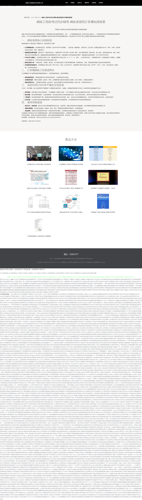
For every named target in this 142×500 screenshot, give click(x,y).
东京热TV (87, 478)
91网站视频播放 (4, 478)
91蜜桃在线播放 (47, 296)
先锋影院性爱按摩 (102, 334)
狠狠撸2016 (69, 480)
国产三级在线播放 (41, 446)
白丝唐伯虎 (33, 391)
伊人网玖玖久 (42, 315)
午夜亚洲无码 (18, 429)
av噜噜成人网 (112, 469)
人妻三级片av (134, 319)
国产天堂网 (117, 338)
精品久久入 (37, 410)
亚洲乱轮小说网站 (26, 408)
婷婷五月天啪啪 (100, 332)
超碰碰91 (68, 344)
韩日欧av (2, 406)
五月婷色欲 (135, 323)
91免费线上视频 (134, 317)
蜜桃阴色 (28, 317)
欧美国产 (57, 353)
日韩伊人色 (43, 330)
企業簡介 (73, 2)
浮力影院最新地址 (88, 421)
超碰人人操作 (132, 374)
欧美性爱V (133, 296)
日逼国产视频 (20, 484)
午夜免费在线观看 (102, 313)
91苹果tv (125, 425)
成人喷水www (57, 298)
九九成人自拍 (37, 294)
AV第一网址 (105, 355)
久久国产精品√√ (20, 393)
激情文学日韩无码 (111, 406)
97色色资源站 (34, 374)
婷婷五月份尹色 (51, 459)
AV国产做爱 (124, 473)
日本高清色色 (92, 319)
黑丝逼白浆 (112, 488)
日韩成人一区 (41, 448)
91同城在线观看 (84, 334)
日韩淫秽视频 (68, 399)
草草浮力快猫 (80, 368)
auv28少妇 (67, 473)
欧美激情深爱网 (16, 353)
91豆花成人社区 (39, 372)
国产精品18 (75, 311)
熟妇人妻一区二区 (45, 478)
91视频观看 (54, 478)
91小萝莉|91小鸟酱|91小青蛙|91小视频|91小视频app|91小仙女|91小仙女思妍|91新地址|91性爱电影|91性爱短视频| (94, 279)
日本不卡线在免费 (132, 353)
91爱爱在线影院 (27, 431)
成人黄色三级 (73, 380)
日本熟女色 (64, 454)
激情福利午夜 (16, 463)
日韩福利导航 (72, 298)
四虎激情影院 (24, 309)
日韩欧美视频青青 (79, 490)
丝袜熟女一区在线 (41, 351)
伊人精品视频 (25, 391)
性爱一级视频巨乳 (12, 416)
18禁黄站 (98, 488)
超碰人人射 (33, 492)
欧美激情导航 (9, 423)
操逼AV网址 (59, 351)
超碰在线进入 (21, 317)
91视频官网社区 (43, 480)
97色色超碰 (12, 456)
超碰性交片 (118, 330)
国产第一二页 (43, 300)
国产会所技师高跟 (91, 340)
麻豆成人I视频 (52, 452)
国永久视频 (28, 452)
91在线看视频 (72, 336)
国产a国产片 (124, 364)
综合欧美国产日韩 (130, 385)
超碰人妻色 (129, 484)
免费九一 (52, 355)
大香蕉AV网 (12, 389)
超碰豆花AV (137, 368)
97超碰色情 (133, 357)
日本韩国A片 (8, 355)
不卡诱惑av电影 (53, 304)
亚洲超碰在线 (70, 435)
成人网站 (43, 414)
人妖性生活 (77, 385)
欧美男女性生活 (34, 300)
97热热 (2, 482)
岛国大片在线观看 (53, 446)
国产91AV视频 (128, 389)
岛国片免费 (126, 486)
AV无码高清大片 (79, 389)
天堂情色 (37, 497)
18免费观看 (137, 326)
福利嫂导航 (57, 393)
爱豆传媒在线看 (82, 399)
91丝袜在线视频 (18, 494)
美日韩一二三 (59, 425)
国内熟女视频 (58, 342)
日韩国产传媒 (29, 332)
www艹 (130, 416)
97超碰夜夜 (115, 497)
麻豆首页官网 (74, 444)
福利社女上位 (71, 427)
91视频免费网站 (25, 418)
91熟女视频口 (4, 385)
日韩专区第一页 (68, 425)
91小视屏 (93, 435)
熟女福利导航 (75, 344)
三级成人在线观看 (63, 304)
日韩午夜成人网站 (23, 380)
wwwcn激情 (72, 488)
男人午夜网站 (86, 321)
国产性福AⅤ (35, 385)
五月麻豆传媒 (49, 372)
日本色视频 (69, 459)
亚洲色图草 (30, 465)
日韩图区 (19, 336)
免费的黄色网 (97, 376)
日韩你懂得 (88, 368)
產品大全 (80, 2)
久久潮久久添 (96, 368)
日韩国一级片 (110, 389)
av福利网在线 (134, 486)
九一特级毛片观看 (133, 395)
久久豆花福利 (101, 406)
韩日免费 (7, 471)
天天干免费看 (49, 461)
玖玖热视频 (6, 366)
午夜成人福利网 (123, 374)
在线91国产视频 (4, 442)
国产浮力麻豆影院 (30, 404)
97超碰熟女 (49, 399)
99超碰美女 (35, 330)
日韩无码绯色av (124, 378)
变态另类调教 (108, 431)
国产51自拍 (95, 374)
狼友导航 (6, 456)
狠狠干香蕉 (84, 385)
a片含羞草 (113, 361)
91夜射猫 (51, 440)
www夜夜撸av (104, 309)
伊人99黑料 (14, 347)
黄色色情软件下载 (55, 433)
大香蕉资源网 (45, 355)
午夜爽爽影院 (129, 359)
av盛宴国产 (107, 461)
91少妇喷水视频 (21, 389)
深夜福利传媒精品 (29, 488)
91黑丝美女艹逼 (74, 423)
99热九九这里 (112, 370)
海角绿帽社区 (106, 317)
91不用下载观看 (6, 340)
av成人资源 (94, 465)
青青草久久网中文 (113, 334)
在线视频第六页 (127, 342)
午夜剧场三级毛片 (61, 361)
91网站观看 (21, 342)
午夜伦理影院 (97, 302)
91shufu (57, 315)
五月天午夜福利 (28, 450)
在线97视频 (58, 391)
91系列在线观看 (46, 475)
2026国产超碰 (57, 484)
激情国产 (54, 429)
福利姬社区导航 (134, 399)
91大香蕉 (107, 414)
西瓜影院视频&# (56, 279)
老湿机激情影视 (68, 456)
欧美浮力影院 (129, 361)
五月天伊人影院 (59, 492)
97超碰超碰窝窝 (45, 349)
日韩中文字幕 (57, 309)
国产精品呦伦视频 (122, 475)
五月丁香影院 (45, 359)
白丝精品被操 (70, 374)
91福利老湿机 (117, 471)
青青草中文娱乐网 (79, 456)
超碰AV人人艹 (50, 342)
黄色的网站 (128, 469)
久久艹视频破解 (100, 351)
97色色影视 (127, 429)
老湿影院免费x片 (43, 456)
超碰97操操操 (16, 408)
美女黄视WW (120, 450)
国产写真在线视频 (31, 342)
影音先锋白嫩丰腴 (36, 418)
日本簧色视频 (13, 490)
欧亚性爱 (62, 359)
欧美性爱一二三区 (66, 353)
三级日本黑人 (112, 459)
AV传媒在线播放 (13, 302)
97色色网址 (23, 463)
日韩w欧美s (91, 463)
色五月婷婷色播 (58, 399)
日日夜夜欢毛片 (31, 302)
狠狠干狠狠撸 (85, 480)
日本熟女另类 (75, 296)
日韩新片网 (116, 473)
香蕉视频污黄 (103, 459)
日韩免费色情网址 (81, 412)
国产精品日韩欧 (123, 461)
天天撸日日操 (28, 319)
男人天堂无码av (28, 490)
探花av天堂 (67, 366)
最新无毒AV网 (87, 338)
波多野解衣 (104, 488)
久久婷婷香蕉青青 (68, 342)
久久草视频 (77, 355)
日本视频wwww (118, 366)
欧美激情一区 (118, 351)
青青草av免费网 (59, 448)
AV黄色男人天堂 (24, 370)
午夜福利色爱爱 (33, 395)
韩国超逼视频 (115, 421)
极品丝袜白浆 (90, 397)
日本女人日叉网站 (21, 473)
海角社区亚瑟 (67, 494)
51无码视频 (134, 490)
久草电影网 (36, 444)
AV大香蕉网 (123, 395)
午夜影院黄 (106, 412)
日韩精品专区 (46, 334)
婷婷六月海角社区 (47, 484)
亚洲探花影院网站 (83, 359)
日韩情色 (85, 429)
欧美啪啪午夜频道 (49, 391)
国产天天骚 (113, 355)
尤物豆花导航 (54, 336)
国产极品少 (37, 469)
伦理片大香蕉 (70, 497)
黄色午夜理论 (134, 435)
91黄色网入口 (20, 323)
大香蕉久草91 (73, 446)
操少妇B (52, 349)
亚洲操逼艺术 (23, 302)
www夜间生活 (137, 361)
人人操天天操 (79, 454)
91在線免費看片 (9, 444)
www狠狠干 (18, 444)
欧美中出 (102, 304)
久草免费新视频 (53, 374)
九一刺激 (70, 490)
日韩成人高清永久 (54, 397)
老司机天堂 (83, 423)
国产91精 (75, 330)
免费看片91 (60, 364)
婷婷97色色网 (97, 467)
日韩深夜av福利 (12, 383)
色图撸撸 (70, 421)
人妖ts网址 (73, 328)
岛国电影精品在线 (100, 349)
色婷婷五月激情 (112, 440)
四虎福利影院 (88, 431)
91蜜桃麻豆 (38, 344)
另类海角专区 (65, 334)
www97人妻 (12, 336)
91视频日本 (122, 412)
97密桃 (113, 391)
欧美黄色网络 (46, 450)
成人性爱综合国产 (60, 389)
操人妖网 (13, 294)
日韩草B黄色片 (48, 393)
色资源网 (29, 364)
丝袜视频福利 (110, 442)
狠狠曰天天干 (91, 471)
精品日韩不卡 (51, 404)
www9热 (14, 317)
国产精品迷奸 (68, 475)
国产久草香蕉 (50, 454)
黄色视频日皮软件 (72, 313)
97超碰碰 (6, 380)
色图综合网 (96, 323)
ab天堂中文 (33, 448)
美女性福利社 (117, 332)
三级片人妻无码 (53, 456)
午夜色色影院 (64, 380)
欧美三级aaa (18, 431)
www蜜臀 (81, 361)
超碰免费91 (110, 338)
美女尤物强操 (22, 387)
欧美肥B (19, 456)
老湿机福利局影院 (136, 340)
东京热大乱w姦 (71, 412)
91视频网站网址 (63, 446)
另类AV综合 (100, 385)
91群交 (73, 368)
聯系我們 (87, 2)
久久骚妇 (28, 330)
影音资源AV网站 (9, 368)
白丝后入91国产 (87, 302)
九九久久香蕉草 (9, 480)
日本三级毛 (51, 328)
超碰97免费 (28, 326)
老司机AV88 (78, 304)
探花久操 (118, 391)
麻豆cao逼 (110, 471)
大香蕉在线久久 (99, 328)
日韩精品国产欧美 (105, 336)
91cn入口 (3, 450)
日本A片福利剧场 (135, 463)
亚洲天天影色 (66, 461)
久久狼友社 (54, 475)
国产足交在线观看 (17, 414)
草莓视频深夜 (59, 357)
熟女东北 (81, 376)
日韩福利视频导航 (124, 380)
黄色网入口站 (124, 465)
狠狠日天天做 (68, 349)
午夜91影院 (121, 298)
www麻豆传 (125, 296)
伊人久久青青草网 (5, 387)
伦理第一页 (135, 469)
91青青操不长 (45, 431)
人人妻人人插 (50, 423)
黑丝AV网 (118, 423)
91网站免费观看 (105, 421)
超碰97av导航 (57, 427)
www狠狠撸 (103, 402)
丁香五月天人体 (6, 459)
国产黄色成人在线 (39, 309)
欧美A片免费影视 (5, 342)
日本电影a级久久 (101, 296)
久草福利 (64, 302)
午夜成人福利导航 (90, 404)
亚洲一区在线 (7, 408)
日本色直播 (19, 482)
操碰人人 (14, 326)
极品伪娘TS (110, 330)
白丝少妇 (125, 351)
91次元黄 (57, 454)
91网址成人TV (126, 349)
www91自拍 (75, 440)
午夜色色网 (9, 397)
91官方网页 (40, 368)
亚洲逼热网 (80, 326)
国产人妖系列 (14, 395)
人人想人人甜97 (4, 410)
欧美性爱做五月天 (35, 304)
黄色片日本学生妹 (5, 328)
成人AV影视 (73, 395)
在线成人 (8, 353)
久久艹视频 (109, 473)
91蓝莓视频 (114, 461)
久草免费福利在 (4, 349)
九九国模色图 (130, 344)
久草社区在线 (111, 423)
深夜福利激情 (47, 323)
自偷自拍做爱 (108, 347)
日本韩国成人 (97, 391)
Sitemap (102, 262)
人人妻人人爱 (46, 294)
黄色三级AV (84, 317)
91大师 (127, 494)
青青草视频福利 (25, 412)
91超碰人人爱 (117, 463)
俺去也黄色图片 (35, 414)
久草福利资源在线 (78, 448)
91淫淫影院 (44, 378)
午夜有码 (113, 478)
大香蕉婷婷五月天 (16, 435)
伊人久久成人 (111, 402)
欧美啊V (24, 444)
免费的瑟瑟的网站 (78, 478)
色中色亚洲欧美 (100, 416)
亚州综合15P (93, 359)
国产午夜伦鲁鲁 (91, 423)
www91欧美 (43, 313)
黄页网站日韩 (58, 461)
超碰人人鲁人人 (18, 450)
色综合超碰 (89, 370)
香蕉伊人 (107, 328)
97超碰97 (17, 368)
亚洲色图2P (44, 437)
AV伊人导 (33, 296)
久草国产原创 (66, 484)
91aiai (110, 395)
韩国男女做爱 (60, 349)
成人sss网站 (80, 387)
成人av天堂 (26, 492)
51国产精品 (96, 309)
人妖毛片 (83, 332)
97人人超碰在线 (27, 376)
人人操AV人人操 (9, 300)
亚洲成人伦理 (122, 321)
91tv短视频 (134, 349)
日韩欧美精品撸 (130, 334)
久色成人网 (84, 372)
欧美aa (93, 351)
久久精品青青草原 (126, 456)
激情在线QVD (60, 404)
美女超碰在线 (92, 444)
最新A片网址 (114, 380)
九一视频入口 (109, 351)
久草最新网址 (7, 372)
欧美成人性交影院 (51, 387)
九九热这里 (104, 368)
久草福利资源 (10, 376)
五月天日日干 (44, 317)
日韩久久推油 (101, 410)
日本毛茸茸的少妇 (85, 351)
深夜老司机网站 (27, 336)
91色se (42, 444)
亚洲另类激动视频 (132, 478)
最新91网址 (62, 480)
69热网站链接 (16, 399)
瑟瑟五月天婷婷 (128, 315)
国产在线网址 (27, 494)
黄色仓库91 (127, 418)
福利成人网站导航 (115, 302)
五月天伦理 (14, 361)
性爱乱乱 (6, 490)
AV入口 (103, 492)
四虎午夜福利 (11, 332)
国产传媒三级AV (121, 294)
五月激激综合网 (64, 410)
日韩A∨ (5, 302)
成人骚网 (93, 475)
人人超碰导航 (36, 317)
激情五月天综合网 (35, 437)
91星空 (30, 313)
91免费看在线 (130, 376)
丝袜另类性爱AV (46, 488)
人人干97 (40, 307)
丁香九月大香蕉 (21, 406)
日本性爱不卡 (44, 397)
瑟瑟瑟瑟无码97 (101, 473)
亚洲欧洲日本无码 (42, 357)
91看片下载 (34, 315)
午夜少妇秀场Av (125, 319)
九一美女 (61, 456)
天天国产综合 (40, 393)
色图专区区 (26, 414)
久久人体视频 (53, 469)
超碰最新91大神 (134, 482)
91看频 (37, 338)
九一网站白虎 (95, 484)
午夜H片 (21, 478)
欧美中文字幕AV (31, 486)
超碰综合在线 (74, 370)
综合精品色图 (92, 347)
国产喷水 (47, 368)
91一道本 (123, 467)
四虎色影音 (133, 427)
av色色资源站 (82, 446)
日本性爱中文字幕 (69, 357)
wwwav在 (10, 497)
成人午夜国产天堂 (72, 361)
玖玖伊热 (64, 298)
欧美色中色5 (18, 376)
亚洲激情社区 (7, 437)
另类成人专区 (134, 421)
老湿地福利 (124, 416)
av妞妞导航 (14, 344)
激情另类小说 (116, 319)
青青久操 (52, 307)
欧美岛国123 (91, 412)
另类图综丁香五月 (100, 486)
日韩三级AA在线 (77, 353)
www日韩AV (95, 304)
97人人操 (127, 340)
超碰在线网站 (131, 442)
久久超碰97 (5, 336)
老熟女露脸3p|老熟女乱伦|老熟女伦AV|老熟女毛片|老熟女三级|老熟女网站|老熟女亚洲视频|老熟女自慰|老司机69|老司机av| (58, 287)
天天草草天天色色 (6, 309)
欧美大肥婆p (50, 315)
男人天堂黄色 (88, 330)
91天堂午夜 (112, 340)
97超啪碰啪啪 (75, 433)
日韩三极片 (50, 389)
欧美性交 (75, 404)
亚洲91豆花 (105, 307)
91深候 (39, 406)
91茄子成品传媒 (25, 459)
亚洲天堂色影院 (124, 497)
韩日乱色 (102, 387)
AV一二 (9, 304)
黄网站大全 (100, 319)
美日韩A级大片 (77, 475)
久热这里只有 (41, 471)
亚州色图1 (88, 490)
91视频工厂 (66, 370)
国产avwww (26, 296)
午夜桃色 (29, 294)
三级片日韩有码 (102, 469)
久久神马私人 (88, 376)
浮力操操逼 (41, 435)
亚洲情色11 (37, 465)
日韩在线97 (37, 433)
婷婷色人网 (42, 387)
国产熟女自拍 (51, 351)
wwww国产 (37, 355)
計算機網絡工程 (64, 262)
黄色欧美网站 (82, 313)
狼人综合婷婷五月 (82, 328)
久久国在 (115, 374)
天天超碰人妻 (110, 387)
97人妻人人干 (99, 364)
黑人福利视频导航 (126, 302)
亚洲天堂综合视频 (55, 368)
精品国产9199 (37, 467)
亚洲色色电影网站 (122, 372)
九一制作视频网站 (51, 414)
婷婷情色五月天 (18, 307)
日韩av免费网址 (6, 399)
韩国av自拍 (14, 328)
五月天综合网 (76, 372)
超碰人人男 (91, 399)
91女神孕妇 (84, 463)
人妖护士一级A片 (53, 482)
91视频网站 (31, 461)
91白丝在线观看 (13, 374)
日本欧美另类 (14, 425)
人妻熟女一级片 (94, 402)
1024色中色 (8, 378)
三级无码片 (64, 490)
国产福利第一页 (22, 313)
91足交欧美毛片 (91, 446)
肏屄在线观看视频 (38, 490)
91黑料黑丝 (138, 433)
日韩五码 (6, 319)
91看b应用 (130, 406)
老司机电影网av (6, 418)
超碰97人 (63, 393)
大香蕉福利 (69, 452)
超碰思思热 (55, 313)
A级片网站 (115, 298)
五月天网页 (29, 467)
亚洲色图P (117, 416)
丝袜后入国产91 (67, 332)
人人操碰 (116, 442)
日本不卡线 (87, 454)
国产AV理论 (57, 416)
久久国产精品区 (54, 359)
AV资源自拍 (69, 414)
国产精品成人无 (26, 353)
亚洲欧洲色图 (84, 296)
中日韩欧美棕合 (110, 429)
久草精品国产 (106, 391)
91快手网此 (15, 370)
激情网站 (69, 393)
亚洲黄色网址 (65, 444)
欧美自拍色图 (32, 351)
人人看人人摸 (44, 370)
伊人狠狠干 (76, 452)
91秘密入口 (35, 482)
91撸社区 (114, 418)
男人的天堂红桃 (87, 353)
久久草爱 (35, 336)
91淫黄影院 (111, 368)
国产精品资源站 (95, 478)
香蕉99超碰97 (97, 300)
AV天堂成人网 (95, 321)
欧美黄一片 (133, 338)
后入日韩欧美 (16, 459)
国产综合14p (133, 450)
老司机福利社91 (113, 323)
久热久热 (20, 410)
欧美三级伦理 (58, 370)
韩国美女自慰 (16, 372)
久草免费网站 (62, 497)
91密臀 (76, 486)
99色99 (105, 399)
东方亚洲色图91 (35, 397)
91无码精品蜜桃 (84, 402)
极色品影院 (63, 431)
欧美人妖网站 (78, 421)
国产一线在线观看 (72, 376)
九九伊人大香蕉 (106, 300)
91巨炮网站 (14, 467)
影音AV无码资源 (62, 376)
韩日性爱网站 (79, 497)
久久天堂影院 (69, 404)
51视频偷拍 (132, 332)
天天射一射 (73, 397)
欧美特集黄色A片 (78, 393)
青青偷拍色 (6, 425)
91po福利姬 (109, 366)
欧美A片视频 (67, 440)
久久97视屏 (90, 364)
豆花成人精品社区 (31, 389)
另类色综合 (125, 332)
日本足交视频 (22, 465)
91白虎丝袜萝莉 (107, 397)
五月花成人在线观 (121, 353)
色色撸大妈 (13, 410)
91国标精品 (100, 454)
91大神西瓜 (130, 437)
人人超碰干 (101, 359)
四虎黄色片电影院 (82, 437)
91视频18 (40, 302)
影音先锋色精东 (106, 497)
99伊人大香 (45, 376)
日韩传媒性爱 (101, 442)
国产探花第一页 (66, 368)
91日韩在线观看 (46, 279)
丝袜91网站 (92, 383)
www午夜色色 (87, 307)
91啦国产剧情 (80, 298)
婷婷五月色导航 (48, 421)
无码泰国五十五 (23, 344)
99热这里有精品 (56, 488)
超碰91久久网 (57, 319)
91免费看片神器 (54, 321)
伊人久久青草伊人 (70, 378)
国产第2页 (31, 344)
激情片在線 (14, 387)
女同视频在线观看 (58, 442)
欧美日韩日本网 (40, 423)
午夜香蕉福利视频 (115, 456)
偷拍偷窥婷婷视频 (119, 311)
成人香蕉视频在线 (104, 484)
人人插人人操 (116, 467)
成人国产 (92, 414)
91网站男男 (73, 315)
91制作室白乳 (87, 465)
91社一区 (130, 372)
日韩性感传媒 (8, 321)
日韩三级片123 (125, 391)
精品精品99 (48, 490)
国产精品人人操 (53, 437)
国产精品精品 (38, 321)
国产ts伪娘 (96, 330)
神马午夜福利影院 (96, 497)
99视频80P (86, 414)
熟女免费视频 (135, 391)
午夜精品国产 (32, 368)
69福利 (128, 298)
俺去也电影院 (55, 344)
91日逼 (16, 279)
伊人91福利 (58, 355)
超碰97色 (68, 338)
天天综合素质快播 (18, 433)
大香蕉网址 (96, 482)
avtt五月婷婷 (13, 330)
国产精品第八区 (69, 307)
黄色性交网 (87, 450)
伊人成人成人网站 (110, 359)
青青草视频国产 (97, 456)
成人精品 (81, 330)
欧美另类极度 (88, 393)
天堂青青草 (109, 332)
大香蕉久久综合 (18, 497)
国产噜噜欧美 (123, 300)
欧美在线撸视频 (40, 461)
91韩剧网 (12, 319)
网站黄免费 (69, 406)
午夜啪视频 (21, 279)
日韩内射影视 (107, 408)
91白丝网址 (5, 313)
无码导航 (12, 349)
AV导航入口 (14, 342)
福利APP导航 (27, 378)
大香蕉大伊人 (83, 364)
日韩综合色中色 (56, 383)
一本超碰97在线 (77, 406)
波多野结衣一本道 (56, 302)
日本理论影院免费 (41, 404)
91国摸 (78, 427)
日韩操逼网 (86, 416)
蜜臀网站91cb (87, 304)
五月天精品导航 (66, 372)
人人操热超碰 (22, 359)
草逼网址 (118, 427)
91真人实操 (88, 387)
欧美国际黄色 (22, 328)
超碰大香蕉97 (90, 336)
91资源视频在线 (28, 442)
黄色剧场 (116, 378)
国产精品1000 (67, 311)
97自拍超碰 (137, 473)
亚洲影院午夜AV (122, 328)
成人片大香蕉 (105, 480)
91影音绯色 (114, 444)
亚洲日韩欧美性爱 (5, 465)
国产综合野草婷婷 (24, 315)
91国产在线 (9, 450)
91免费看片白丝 (22, 446)
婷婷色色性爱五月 (79, 391)
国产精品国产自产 (95, 480)
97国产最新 (52, 473)
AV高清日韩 (3, 454)
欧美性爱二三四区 (68, 355)
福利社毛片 (118, 399)
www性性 (5, 461)
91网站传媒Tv (77, 383)
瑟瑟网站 (24, 357)
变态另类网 (27, 323)
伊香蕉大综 (138, 408)
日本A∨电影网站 (82, 408)
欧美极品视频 (72, 321)
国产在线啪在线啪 (13, 454)
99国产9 (38, 340)
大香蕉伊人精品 (47, 494)
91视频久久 (109, 311)
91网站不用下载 (96, 307)
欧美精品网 (106, 456)
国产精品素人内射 (92, 408)
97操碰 (118, 482)
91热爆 (127, 450)
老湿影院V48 (30, 338)
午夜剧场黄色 (120, 340)
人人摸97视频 (69, 385)
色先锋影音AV (24, 423)
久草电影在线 (37, 484)
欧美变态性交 (110, 349)
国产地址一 (126, 488)
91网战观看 (22, 425)
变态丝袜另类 (13, 313)
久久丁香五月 (20, 349)
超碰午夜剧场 (111, 353)
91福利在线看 (120, 429)
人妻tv (110, 374)
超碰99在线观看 (14, 351)
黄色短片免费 (93, 433)
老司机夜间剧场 (106, 298)
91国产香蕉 (6, 467)
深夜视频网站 (74, 473)
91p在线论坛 (86, 406)
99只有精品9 (68, 448)
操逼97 (18, 391)
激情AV (117, 435)
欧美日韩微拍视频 (24, 374)
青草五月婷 (121, 494)
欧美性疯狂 (16, 309)
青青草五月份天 (22, 416)
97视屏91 (98, 298)
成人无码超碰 (136, 347)
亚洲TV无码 (88, 456)
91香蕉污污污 (122, 431)
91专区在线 (37, 361)
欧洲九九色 (115, 304)
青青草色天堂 (50, 448)
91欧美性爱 (103, 330)
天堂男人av (3, 497)
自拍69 (100, 408)
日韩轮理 (8, 326)
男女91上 (37, 359)
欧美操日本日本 (76, 309)
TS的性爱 (95, 425)
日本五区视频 (112, 482)
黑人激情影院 (127, 336)
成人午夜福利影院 (10, 311)
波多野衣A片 (46, 347)
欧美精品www (62, 414)
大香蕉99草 (24, 368)
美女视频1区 (21, 467)
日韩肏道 (99, 475)
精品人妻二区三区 (122, 404)
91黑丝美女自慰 (31, 311)
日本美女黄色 (103, 342)
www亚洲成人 (13, 380)
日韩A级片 (77, 317)
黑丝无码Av (98, 399)
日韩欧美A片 (7, 463)
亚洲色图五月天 (7, 494)
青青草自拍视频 (124, 357)
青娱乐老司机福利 (37, 421)
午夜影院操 (3, 383)
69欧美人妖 (56, 296)
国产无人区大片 (133, 309)
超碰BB (84, 467)
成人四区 (82, 461)
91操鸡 (133, 336)
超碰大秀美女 (33, 366)
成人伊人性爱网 (65, 433)
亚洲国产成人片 (63, 336)
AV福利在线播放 (51, 486)
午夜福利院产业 (25, 399)
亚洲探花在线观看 (10, 488)
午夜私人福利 (135, 418)
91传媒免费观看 (61, 459)
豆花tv (22, 404)
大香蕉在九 (106, 361)
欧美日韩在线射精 (135, 380)
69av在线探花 (136, 383)
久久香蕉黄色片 (117, 486)
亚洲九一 (34, 408)
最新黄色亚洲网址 (102, 340)
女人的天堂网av (72, 387)
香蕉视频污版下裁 (105, 321)
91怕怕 (31, 410)
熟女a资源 (126, 399)
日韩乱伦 (15, 338)
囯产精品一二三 (101, 315)
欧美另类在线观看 (44, 395)
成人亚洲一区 (118, 296)
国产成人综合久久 (5, 279)
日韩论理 (14, 359)
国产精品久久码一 (113, 313)
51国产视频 (99, 347)
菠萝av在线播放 (74, 402)
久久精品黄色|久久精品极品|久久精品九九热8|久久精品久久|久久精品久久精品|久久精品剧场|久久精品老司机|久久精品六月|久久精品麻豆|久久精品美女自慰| (45, 273)
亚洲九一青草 (133, 425)
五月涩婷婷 (49, 319)
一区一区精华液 (18, 385)
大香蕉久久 (14, 486)
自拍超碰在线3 (55, 418)
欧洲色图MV (84, 427)
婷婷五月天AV (78, 302)
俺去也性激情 (22, 364)
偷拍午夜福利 (83, 311)
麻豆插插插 (31, 372)
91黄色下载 (113, 494)
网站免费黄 (92, 334)
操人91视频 (115, 300)
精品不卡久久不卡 (29, 497)
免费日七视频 (55, 323)
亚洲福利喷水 (70, 389)
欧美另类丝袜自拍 (36, 347)
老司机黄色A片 (9, 307)
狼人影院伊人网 (31, 440)
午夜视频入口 (37, 450)
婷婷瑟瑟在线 (86, 475)
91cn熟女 (87, 342)
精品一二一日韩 (133, 465)
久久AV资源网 (6, 361)
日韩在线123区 (124, 435)
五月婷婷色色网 (37, 364)
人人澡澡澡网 (120, 469)
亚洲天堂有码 (34, 435)
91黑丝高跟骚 (36, 475)
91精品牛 (94, 448)
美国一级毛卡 (41, 366)
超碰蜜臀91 (95, 387)
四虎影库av (69, 478)
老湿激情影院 (25, 300)
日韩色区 (115, 397)
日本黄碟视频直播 (103, 344)
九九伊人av (71, 454)
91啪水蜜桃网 (29, 279)
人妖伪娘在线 (96, 357)
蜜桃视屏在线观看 (82, 347)
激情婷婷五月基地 (86, 309)
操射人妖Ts (129, 307)
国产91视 (7, 298)
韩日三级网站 (26, 480)
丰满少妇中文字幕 (57, 332)
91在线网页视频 (43, 374)
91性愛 (86, 326)
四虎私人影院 (127, 323)
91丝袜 (36, 387)
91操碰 (26, 349)
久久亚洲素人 (132, 461)
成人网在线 (91, 437)
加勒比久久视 (31, 473)
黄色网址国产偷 (93, 366)
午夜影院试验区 (126, 330)
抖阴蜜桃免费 (49, 416)
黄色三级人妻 (110, 416)
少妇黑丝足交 (52, 300)
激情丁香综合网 (93, 326)
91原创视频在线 (133, 304)
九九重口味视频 (90, 488)
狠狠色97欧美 (58, 372)
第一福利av (72, 482)
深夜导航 (106, 454)
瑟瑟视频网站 (104, 323)
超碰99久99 (19, 442)
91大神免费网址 (71, 326)
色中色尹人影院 (61, 486)
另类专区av (19, 334)
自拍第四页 (92, 427)
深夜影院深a (70, 317)
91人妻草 (26, 410)
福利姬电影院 (79, 450)
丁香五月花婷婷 (108, 364)
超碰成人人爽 (8, 338)
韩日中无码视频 (30, 393)
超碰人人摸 (123, 437)
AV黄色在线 (120, 361)
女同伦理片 (28, 475)
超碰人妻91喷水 (83, 444)
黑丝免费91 (44, 497)
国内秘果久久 (53, 338)
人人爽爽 (93, 378)
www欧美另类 (25, 437)
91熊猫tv (79, 378)
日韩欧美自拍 (20, 488)
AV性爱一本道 (27, 482)
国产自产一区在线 (10, 482)
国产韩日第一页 (124, 454)
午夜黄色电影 (122, 307)
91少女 (52, 380)
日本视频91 (10, 492)
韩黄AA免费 (116, 364)
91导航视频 (69, 294)
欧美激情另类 (51, 361)
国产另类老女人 (120, 452)
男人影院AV (57, 444)
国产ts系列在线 (16, 437)
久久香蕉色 (95, 393)
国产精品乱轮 (42, 408)
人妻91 (15, 321)
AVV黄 (126, 366)
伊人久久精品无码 (54, 465)
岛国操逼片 (62, 317)
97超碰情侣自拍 (60, 385)
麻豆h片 (130, 404)
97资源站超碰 (34, 480)
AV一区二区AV (107, 463)
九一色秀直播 (100, 446)
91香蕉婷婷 (131, 397)
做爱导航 (131, 440)
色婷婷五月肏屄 (32, 416)
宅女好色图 (40, 391)
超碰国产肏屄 (4, 364)
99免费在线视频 (49, 311)
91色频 (32, 459)
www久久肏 (49, 309)
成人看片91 (130, 431)
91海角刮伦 (113, 393)
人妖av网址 (10, 431)
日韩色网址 (62, 478)
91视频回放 (60, 469)
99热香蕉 (108, 492)
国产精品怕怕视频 (47, 340)
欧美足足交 (109, 486)
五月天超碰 (15, 427)
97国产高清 (82, 370)
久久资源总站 (75, 461)
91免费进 (130, 300)
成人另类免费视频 (130, 313)
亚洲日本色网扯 (78, 294)
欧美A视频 (66, 423)
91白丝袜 (95, 338)
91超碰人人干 (18, 296)
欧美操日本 (134, 471)
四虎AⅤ (29, 328)
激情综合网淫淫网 (84, 469)
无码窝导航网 (11, 484)
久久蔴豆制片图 (123, 304)
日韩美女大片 (129, 410)
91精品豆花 (130, 370)
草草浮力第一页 (32, 463)
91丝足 (138, 351)
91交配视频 (97, 421)
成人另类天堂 (22, 330)
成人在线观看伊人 (122, 309)
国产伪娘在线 (81, 336)
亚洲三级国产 (112, 450)
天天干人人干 (89, 482)
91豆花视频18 (68, 351)
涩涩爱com (131, 433)
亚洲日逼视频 (58, 330)
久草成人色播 (7, 359)
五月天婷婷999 (43, 338)
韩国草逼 (43, 399)
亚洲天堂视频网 (112, 342)
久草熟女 (38, 473)
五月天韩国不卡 (57, 494)
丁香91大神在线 (28, 433)
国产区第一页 (90, 486)
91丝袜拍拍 (121, 393)
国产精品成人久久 (117, 425)
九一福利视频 (54, 347)
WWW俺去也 (74, 359)
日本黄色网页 (54, 395)
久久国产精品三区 (64, 395)
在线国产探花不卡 (134, 448)
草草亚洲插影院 (83, 473)
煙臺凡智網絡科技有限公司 (34, 3)
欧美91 (26, 321)
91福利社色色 (7, 427)
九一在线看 (133, 488)
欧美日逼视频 (30, 298)
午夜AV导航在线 (42, 463)
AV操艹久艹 (71, 465)
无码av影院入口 (46, 467)
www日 (79, 467)
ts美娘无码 (87, 484)
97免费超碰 (77, 480)
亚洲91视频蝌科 (63, 482)
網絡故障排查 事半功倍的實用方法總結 (71, 212)
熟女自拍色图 (30, 427)
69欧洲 (67, 492)
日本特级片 (123, 408)
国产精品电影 (59, 440)
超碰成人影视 (41, 342)
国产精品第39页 (119, 368)
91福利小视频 (90, 349)
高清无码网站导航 (130, 446)
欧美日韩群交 (46, 344)
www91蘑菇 (36, 319)
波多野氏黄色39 (103, 395)
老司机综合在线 (66, 309)
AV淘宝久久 (115, 492)
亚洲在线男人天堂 (98, 431)
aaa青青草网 (113, 344)
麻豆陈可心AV (137, 342)
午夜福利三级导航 (69, 429)
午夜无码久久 (6, 347)
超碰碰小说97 (42, 454)
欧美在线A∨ (111, 399)
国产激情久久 (92, 410)
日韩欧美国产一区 (77, 338)
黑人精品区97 (21, 383)
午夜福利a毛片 (115, 414)
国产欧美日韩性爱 (76, 300)
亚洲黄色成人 (64, 465)
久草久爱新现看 (122, 326)
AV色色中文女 (32, 471)
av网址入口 (87, 294)
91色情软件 (59, 328)
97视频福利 (127, 480)
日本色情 (73, 484)
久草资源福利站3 (112, 326)
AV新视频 (9, 414)
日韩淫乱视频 (102, 338)
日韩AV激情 (99, 418)
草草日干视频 (26, 448)
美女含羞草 (34, 456)
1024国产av (14, 298)
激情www (52, 353)
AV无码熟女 (41, 416)
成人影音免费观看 (91, 315)
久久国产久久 (107, 418)
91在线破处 (85, 366)
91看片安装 (23, 372)
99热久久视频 (126, 338)
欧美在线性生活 (31, 340)
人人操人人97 (54, 450)
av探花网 (97, 336)
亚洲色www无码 (132, 328)
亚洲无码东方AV (64, 347)
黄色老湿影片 (4, 323)
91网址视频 (21, 326)
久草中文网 (119, 402)
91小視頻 (67, 469)
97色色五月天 (93, 317)
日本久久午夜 (53, 326)
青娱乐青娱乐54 (135, 298)
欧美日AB (23, 355)
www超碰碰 (17, 448)
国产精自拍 (76, 332)
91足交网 (57, 380)
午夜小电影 (51, 385)
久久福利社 (37, 383)
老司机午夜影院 (64, 397)
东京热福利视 (61, 452)
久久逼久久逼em (90, 298)
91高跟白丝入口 (64, 418)
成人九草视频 (53, 412)
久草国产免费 (126, 471)
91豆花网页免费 (119, 389)
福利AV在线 (78, 429)
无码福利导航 (45, 433)
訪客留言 (101, 2)
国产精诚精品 (131, 294)
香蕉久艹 (20, 321)
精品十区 (39, 440)
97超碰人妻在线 (32, 454)
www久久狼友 (22, 486)
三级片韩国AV (115, 357)
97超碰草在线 (93, 429)
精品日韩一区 (10, 402)
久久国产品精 (30, 383)
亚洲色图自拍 (109, 383)
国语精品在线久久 (108, 490)
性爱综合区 (92, 296)
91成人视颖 (45, 321)
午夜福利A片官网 (9, 296)
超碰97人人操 (126, 427)
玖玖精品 (121, 313)
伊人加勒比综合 (10, 334)
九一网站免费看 (23, 395)
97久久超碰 (122, 376)
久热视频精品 (100, 414)
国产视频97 (49, 298)
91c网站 (30, 444)
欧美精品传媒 (79, 357)
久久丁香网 (132, 351)
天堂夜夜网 (87, 448)
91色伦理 (63, 408)
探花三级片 (64, 467)
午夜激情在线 (123, 433)
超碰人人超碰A (20, 332)
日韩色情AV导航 (101, 435)
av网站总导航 (35, 412)
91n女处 (115, 431)
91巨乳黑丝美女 (114, 433)
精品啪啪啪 (91, 380)
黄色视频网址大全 (55, 334)
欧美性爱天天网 (120, 459)
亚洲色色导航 (136, 302)
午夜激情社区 (14, 366)
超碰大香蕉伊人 (121, 406)
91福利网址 (103, 353)
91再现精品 (34, 307)
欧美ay (101, 425)
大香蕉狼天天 (99, 380)
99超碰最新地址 (74, 410)
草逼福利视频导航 (66, 383)
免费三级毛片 (27, 347)
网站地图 (93, 273)
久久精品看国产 (24, 304)
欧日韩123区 (50, 492)
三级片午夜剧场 (68, 471)
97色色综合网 (130, 355)
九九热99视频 (98, 397)
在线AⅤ (7, 330)
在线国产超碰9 (7, 433)
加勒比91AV (63, 313)
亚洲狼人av (107, 319)
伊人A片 (99, 444)
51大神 (44, 425)
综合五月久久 (9, 421)
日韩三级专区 (22, 340)
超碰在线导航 (88, 323)
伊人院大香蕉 (80, 323)
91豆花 (99, 317)
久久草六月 (122, 484)
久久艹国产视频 (97, 355)
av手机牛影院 (6, 395)
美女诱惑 (72, 304)
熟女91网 (121, 418)
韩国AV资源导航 (45, 402)
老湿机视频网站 (130, 459)
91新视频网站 (120, 385)
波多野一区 (94, 344)
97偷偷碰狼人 (37, 429)
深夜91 (11, 385)
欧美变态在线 (113, 309)
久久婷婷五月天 (119, 446)
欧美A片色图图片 (64, 402)
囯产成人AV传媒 (82, 380)
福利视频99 (44, 304)
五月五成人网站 (36, 353)
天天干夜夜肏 (6, 446)
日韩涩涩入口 (68, 364)
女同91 (25, 361)
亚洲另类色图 (49, 444)
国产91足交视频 (34, 380)
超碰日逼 (74, 399)
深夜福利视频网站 (54, 410)
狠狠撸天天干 (103, 440)
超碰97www (99, 412)
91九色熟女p (111, 435)
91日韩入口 (123, 442)
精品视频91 (96, 353)
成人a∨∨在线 (88, 374)
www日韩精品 (15, 471)
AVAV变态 (27, 307)
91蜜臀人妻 (83, 418)
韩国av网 (12, 442)
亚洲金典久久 (59, 471)
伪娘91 (121, 323)
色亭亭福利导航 (66, 416)
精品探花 (131, 475)
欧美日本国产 (60, 307)
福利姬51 (92, 494)
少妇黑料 (92, 416)
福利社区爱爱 (52, 364)
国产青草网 (70, 486)
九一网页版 (120, 480)
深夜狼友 (93, 442)
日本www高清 (44, 326)
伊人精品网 (60, 300)
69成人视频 (53, 376)
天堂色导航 (138, 440)
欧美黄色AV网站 (121, 370)
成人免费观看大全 (47, 442)
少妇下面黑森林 (41, 486)
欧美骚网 (17, 402)
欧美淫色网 (132, 364)
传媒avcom (17, 480)
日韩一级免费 (43, 385)
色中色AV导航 (73, 492)
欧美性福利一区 (110, 410)
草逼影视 (102, 393)
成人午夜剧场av (61, 463)
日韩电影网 (67, 300)
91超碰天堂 (104, 482)
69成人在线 (72, 347)
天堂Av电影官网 (44, 380)
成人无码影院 (122, 344)
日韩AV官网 (110, 315)
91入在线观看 (81, 488)
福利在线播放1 (28, 484)
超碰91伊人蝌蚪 (84, 433)
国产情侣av (85, 383)
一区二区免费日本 (21, 311)
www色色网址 (62, 294)
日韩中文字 (89, 492)
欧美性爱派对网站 (85, 344)
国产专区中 (50, 330)
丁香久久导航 (6, 486)
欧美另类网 (113, 294)
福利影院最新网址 (18, 421)
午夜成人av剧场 (128, 444)
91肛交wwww (23, 454)
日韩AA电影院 (17, 357)
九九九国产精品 (8, 452)
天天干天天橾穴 (23, 366)
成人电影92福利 (20, 475)
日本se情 (31, 309)
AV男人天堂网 (42, 492)
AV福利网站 (51, 357)
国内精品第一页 (12, 461)
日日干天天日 (137, 404)
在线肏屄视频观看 (28, 334)
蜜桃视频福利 (113, 475)
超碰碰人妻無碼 (119, 315)
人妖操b (31, 321)
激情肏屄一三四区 (46, 332)
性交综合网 (22, 338)
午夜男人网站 (113, 307)
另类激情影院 (126, 423)
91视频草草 (137, 475)
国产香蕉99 (15, 304)
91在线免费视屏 (42, 389)
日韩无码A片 (75, 494)
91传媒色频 (77, 471)
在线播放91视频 (76, 442)
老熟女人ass (65, 319)
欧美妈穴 (91, 328)
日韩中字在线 (107, 425)
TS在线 (2, 370)
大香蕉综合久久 (90, 332)
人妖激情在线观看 (96, 294)
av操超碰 (30, 361)
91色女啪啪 (82, 349)
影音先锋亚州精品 (58, 340)
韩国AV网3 (137, 389)
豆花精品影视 (121, 355)
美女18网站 (109, 296)
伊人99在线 (66, 328)
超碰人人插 (133, 423)
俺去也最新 (30, 469)
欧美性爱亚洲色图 (34, 402)
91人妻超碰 (15, 440)
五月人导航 (61, 378)
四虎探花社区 (88, 425)
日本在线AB (118, 349)
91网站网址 (76, 340)
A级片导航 (17, 300)
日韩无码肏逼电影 (5, 435)
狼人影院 (64, 427)
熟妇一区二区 (134, 454)
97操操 (63, 435)
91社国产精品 (124, 414)
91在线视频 (119, 488)
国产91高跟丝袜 (35, 478)
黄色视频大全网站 (51, 366)
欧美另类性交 (26, 397)
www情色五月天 (84, 494)
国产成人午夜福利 (97, 490)
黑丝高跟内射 (11, 469)
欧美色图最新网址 (101, 471)
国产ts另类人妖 (74, 334)
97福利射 (120, 342)
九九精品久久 (107, 437)
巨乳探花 (46, 307)
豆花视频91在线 (53, 480)
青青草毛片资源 (78, 342)
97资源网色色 (11, 393)
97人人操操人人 (52, 497)
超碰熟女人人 (27, 385)
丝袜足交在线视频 (132, 467)
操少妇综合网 (84, 410)
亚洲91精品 (114, 321)
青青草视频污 (100, 383)
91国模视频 (53, 294)
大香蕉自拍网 (23, 471)
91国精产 (10, 404)
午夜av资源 (5, 448)
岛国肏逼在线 (81, 397)
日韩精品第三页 (100, 427)
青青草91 (131, 473)
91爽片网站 (81, 492)
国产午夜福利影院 (68, 391)
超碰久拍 (109, 465)
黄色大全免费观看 (85, 452)
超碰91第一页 (14, 478)
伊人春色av (101, 372)
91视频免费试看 (109, 446)
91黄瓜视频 (137, 372)
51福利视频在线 (124, 317)
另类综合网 (60, 366)
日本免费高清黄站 (78, 459)
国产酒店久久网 (114, 454)
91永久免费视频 (123, 448)
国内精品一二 (115, 437)
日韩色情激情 (94, 459)
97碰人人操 (25, 435)
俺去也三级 (44, 465)
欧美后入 (83, 471)
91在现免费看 (137, 452)
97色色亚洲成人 (22, 461)
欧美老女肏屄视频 (15, 412)
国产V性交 (116, 465)
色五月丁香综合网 (34, 349)
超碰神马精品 (30, 425)
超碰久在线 (14, 446)
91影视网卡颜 (56, 490)
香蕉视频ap (37, 334)
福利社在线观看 (105, 478)
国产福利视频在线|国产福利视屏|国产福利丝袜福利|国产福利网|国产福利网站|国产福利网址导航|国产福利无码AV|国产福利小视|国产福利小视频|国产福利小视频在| (81, 290)
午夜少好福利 (126, 490)
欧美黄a (79, 321)
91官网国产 (44, 469)
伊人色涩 (125, 402)
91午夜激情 (45, 353)
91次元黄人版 (11, 473)
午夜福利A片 (62, 374)
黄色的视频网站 (13, 364)
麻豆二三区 (36, 313)
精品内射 (57, 408)
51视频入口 (40, 311)
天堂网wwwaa (120, 359)
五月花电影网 (81, 315)
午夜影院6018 (83, 440)
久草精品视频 (136, 429)
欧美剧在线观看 (74, 418)
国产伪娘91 (35, 328)
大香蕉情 (42, 319)
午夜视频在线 (52, 463)
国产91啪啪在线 (105, 357)
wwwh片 (104, 370)
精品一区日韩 (32, 446)
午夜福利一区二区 (117, 347)
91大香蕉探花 (62, 412)
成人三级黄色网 (64, 315)
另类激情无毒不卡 (8, 429)
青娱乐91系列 (86, 435)
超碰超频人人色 (86, 442)
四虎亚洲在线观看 (87, 300)
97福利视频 (103, 450)
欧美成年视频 (114, 484)
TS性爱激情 (27, 421)
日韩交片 (130, 326)
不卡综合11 (30, 387)
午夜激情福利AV (78, 425)
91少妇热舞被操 (98, 361)
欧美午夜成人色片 (93, 440)
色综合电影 (46, 302)
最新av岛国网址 (46, 383)
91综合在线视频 (136, 480)
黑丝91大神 (135, 330)
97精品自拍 (116, 395)
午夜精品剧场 (30, 359)
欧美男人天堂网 (6, 317)
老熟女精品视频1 (121, 478)
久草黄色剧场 (74, 319)
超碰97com (14, 465)
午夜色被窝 (22, 298)
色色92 (62, 323)
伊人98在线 (99, 494)
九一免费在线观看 (44, 336)
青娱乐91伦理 (50, 425)
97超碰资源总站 (35, 399)
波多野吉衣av (24, 402)
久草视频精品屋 (101, 378)
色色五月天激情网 (65, 296)
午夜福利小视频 (132, 366)
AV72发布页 (96, 492)
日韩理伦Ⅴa (44, 410)
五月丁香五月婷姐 (130, 311)
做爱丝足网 (112, 404)
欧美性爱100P (16, 418)
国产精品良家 (58, 311)
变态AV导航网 (89, 461)
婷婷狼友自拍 (4, 374)
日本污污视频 (56, 467)
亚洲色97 (44, 361)
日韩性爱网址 (50, 408)
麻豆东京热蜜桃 (91, 313)
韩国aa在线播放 (11, 391)
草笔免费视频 (106, 376)
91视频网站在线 (93, 395)
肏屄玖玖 (75, 349)
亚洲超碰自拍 (64, 321)
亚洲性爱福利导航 (19, 452)
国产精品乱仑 (102, 311)
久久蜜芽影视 (114, 412)
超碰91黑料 (131, 492)
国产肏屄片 (126, 387)
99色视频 (83, 340)
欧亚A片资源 (129, 393)
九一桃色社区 (105, 302)
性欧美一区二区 (4, 412)
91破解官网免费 (34, 370)
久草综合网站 (19, 492)
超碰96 (108, 393)
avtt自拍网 (137, 321)
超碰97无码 (111, 452)
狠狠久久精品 (116, 408)
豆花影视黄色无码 (77, 416)
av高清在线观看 (37, 376)
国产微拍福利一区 (110, 385)
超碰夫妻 (105, 475)
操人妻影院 (94, 469)
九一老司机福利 (63, 437)
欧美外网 (89, 467)
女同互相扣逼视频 (86, 355)
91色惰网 (70, 302)
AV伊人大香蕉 (6, 315)
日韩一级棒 (82, 486)
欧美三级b (107, 448)
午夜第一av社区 (31, 406)
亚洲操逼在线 (15, 315)
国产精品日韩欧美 (106, 467)
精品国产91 (105, 294)
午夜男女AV (56, 421)
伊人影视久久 (134, 378)
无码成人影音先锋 (103, 433)
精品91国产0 (61, 406)
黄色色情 (62, 344)
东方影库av (8, 370)
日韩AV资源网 (78, 414)
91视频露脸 (35, 452)
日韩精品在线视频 (40, 459)
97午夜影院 (78, 435)
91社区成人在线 (44, 412)
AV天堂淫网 (36, 326)
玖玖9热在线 (123, 492)
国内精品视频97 (39, 427)
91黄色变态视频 (83, 319)
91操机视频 (107, 380)
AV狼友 (4, 416)
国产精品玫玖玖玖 (135, 494)
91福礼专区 (114, 448)
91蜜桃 (20, 347)
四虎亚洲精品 (37, 442)
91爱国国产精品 (54, 431)
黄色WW (108, 304)
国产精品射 (76, 351)
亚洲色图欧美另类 (5, 344)
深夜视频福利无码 (17, 378)
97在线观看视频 (89, 389)
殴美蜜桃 (14, 340)
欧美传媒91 (130, 321)
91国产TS (139, 385)
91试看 (136, 406)
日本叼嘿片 (45, 473)
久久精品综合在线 (21, 469)
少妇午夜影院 (115, 317)
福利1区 (45, 364)
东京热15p (30, 355)
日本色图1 (38, 425)
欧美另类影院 (78, 307)
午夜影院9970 (123, 397)
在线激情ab (16, 404)
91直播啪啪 (59, 473)
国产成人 (39, 296)
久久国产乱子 (118, 490)
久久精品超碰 (71, 431)
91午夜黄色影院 (120, 410)
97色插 (49, 313)
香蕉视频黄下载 (76, 366)
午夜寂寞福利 (68, 340)
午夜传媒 (87, 459)
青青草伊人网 (134, 387)
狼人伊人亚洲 (19, 319)
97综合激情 (3, 304)
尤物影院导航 (98, 370)
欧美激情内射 (101, 429)
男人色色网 (137, 410)
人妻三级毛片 (103, 326)
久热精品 (69, 463)
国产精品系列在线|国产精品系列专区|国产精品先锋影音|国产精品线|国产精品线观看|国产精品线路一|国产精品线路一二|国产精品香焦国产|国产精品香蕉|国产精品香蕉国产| (85, 283)
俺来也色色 (105, 404)
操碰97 (11, 448)
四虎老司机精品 (126, 383)
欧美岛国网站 (32, 357)
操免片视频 (80, 484)
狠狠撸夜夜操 (125, 482)
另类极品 (27, 478)
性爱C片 (20, 490)
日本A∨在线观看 (22, 294)
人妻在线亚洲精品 (39, 298)
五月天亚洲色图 (131, 412)
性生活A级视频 (98, 461)
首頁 (67, 2)
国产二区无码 (37, 279)
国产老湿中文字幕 (37, 323)
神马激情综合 (17, 397)
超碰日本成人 (37, 431)
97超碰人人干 (72, 467)
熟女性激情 (128, 452)
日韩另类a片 (48, 427)
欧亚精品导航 (94, 342)
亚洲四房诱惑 (79, 374)
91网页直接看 (88, 361)
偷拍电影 (6, 351)
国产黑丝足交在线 (100, 389)
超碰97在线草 (104, 374)
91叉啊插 (45, 440)
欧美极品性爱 (8, 357)
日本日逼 (61, 475)
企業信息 (94, 2)
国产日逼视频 (23, 351)
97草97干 (75, 364)
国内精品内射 (80, 482)
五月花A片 (122, 334)
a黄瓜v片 (48, 435)
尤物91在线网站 (92, 311)
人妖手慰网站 (133, 497)
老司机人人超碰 (110, 427)
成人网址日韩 (91, 418)
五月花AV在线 (36, 378)
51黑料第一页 (128, 347)
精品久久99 (130, 408)
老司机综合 (37, 332)
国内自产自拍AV (124, 421)
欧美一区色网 (54, 402)
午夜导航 (12, 475)
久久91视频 (132, 414)
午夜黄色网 (64, 421)
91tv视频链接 (87, 357)
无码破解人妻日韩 (82, 395)
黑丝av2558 (22, 440)
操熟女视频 (45, 406)
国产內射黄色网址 (70, 323)
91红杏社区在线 (27, 429)
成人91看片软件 (53, 317)
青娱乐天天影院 (50, 471)
